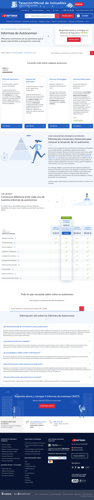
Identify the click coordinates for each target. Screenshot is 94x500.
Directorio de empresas (38, 10)
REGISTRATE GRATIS (47, 406)
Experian (27, 464)
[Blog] (87, 467)
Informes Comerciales (7, 454)
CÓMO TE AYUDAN (5, 53)
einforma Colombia (78, 450)
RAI (26, 461)
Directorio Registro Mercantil (32, 451)
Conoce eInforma (25, 10)
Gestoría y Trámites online (59, 21)
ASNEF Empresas (30, 468)
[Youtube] (82, 467)
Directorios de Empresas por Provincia (35, 443)
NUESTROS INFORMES (16, 53)
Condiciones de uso (44, 494)
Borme (27, 475)
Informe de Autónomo (66, 221)
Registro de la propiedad (8, 471)
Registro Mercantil (6, 468)
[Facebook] (75, 467)
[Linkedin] (79, 467)
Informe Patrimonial (88, 228)
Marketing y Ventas (44, 21)
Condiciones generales (55, 494)
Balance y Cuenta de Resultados (10, 449)
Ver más (66, 233)
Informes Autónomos (7, 461)
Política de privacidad (67, 494)
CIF (26, 471)
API (87, 21)
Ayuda (48, 10)
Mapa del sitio (77, 494)
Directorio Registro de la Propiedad (34, 449)
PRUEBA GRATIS (67, 16)
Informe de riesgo (6, 447)
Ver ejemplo (66, 229)
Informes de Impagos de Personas (11, 458)
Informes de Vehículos (8, 473)
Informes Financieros (7, 456)
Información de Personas (30, 21)
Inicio (2, 29)
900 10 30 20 (58, 422)
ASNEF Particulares (30, 466)
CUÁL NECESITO (28, 53)
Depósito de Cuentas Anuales (9, 451)
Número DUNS (29, 482)
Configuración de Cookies (86, 496)
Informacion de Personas (11, 29)
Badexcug (28, 480)
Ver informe (6, 126)
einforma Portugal (77, 447)
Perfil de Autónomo (55, 228)
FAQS (34, 53)
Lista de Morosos (29, 473)
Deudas (27, 478)
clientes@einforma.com (38, 422)
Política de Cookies (87, 494)
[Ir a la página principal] (10, 16)
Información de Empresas (13, 21)
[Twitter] (73, 467)
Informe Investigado (77, 228)
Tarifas (56, 10)
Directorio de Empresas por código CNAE (34, 446)
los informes (5, 69)
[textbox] (27, 16)
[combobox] (27, 16)
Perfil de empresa (6, 444)
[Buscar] (57, 16)
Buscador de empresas (8, 475)
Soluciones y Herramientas (76, 21)
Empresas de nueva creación (32, 454)
